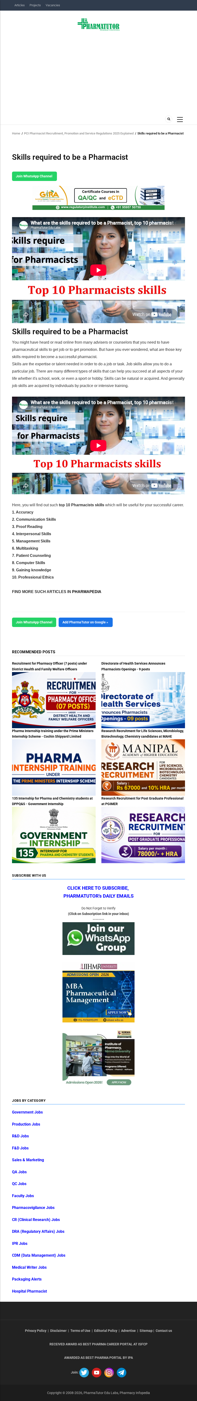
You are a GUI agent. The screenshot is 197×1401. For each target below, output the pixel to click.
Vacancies (53, 5)
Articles (19, 5)
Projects (35, 5)
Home (16, 133)
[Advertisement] (98, 71)
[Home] (99, 24)
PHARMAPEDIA (86, 592)
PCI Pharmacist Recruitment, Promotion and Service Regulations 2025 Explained (79, 133)
